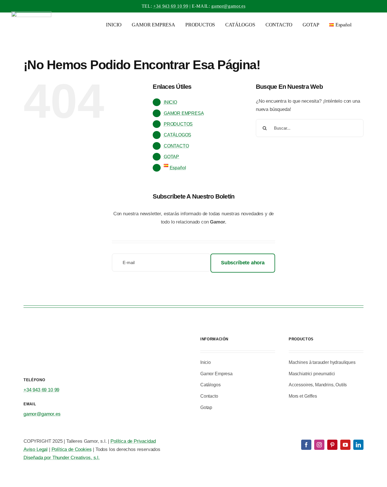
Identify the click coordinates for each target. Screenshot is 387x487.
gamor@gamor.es (228, 6)
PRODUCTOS (178, 124)
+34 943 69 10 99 (170, 6)
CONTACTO (176, 146)
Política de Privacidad (133, 441)
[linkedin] (358, 445)
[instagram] (319, 445)
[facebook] (306, 445)
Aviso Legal (36, 449)
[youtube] (345, 445)
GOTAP (171, 156)
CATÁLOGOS (177, 134)
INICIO (170, 102)
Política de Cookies (72, 449)
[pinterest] (332, 445)
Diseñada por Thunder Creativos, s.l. (62, 457)
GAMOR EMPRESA (184, 113)
